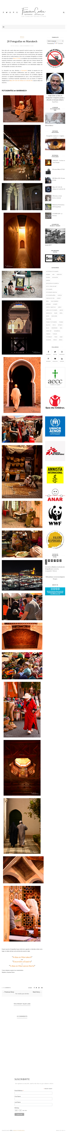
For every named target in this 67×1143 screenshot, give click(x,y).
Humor (58, 298)
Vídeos (55, 339)
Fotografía (49, 289)
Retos (54, 325)
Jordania (48, 304)
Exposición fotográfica (52, 283)
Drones (48, 277)
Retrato (60, 325)
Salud (47, 328)
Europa (48, 280)
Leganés (55, 304)
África (22, 37)
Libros (59, 307)
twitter (55, 354)
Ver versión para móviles (22, 993)
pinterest (48, 361)
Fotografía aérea (50, 295)
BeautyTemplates (19, 1130)
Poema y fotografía (51, 322)
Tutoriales (49, 337)
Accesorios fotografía (52, 271)
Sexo (61, 328)
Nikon (47, 316)
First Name (18, 1096)
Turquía (55, 334)
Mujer (55, 313)
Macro (61, 310)
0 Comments (7, 987)
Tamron (48, 334)
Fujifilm (60, 295)
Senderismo (54, 328)
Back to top (60, 1130)
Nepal (61, 313)
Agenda (48, 274)
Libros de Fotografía (51, 310)
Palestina (48, 319)
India (47, 301)
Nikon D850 (54, 316)
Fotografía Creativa (51, 292)
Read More (55, 102)
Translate (60, 43)
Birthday (17, 1108)
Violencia (48, 339)
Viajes (61, 337)
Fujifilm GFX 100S (50, 298)
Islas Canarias (54, 301)
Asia (53, 274)
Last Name (18, 1102)
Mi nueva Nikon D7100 (58, 169)
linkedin (62, 361)
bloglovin (55, 361)
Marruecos (49, 313)
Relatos (48, 325)
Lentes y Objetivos (51, 307)
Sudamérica (57, 331)
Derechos (59, 274)
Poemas (61, 322)
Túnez (55, 337)
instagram (61, 354)
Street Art (49, 331)
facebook (48, 354)
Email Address (19, 1090)
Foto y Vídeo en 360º (51, 286)
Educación (55, 277)
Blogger (55, 579)
